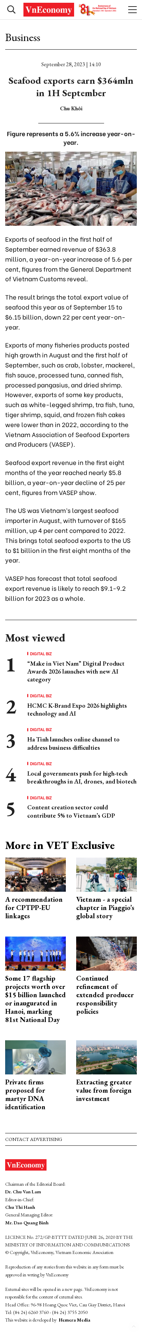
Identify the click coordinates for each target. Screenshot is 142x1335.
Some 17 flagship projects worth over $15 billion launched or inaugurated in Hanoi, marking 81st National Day (35, 999)
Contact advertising (33, 1139)
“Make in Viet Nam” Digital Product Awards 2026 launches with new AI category (75, 671)
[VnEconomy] (70, 10)
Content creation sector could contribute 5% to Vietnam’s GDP (71, 811)
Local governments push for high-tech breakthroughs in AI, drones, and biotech (81, 777)
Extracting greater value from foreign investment (104, 1090)
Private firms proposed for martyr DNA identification (25, 1094)
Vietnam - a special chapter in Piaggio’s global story (105, 907)
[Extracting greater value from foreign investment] (106, 1056)
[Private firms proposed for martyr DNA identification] (35, 1056)
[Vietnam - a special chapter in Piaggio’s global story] (106, 873)
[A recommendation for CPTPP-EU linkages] (35, 873)
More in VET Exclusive (60, 845)
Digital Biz (41, 653)
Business (22, 37)
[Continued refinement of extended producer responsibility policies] (106, 952)
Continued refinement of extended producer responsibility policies (105, 995)
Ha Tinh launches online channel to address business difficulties (73, 743)
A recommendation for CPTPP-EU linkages (34, 907)
